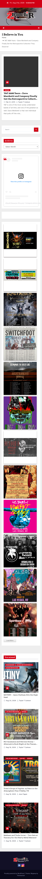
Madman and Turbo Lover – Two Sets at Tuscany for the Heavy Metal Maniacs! (21, 836)
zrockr (22, 203)
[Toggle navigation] (38, 28)
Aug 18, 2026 (11, 747)
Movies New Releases (12, 667)
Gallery (22, 758)
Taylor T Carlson (24, 102)
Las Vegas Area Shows (12, 711)
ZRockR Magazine (11, 203)
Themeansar (21, 875)
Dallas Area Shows (11, 758)
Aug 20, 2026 (11, 700)
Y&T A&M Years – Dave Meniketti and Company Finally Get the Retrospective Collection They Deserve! (21, 97)
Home (4, 37)
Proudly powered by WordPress (14, 873)
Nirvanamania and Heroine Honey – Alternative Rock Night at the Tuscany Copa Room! (20, 744)
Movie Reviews (10, 664)
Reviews (7, 90)
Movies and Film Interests (24, 664)
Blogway (33, 873)
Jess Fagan (22, 794)
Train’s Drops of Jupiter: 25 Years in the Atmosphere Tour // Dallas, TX (20, 789)
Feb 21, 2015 (11, 102)
